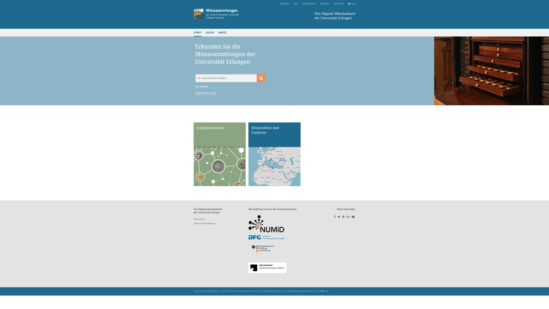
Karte (222, 32)
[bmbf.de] (274, 251)
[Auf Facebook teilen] (335, 216)
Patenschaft (309, 3)
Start (197, 32)
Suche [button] (210, 32)
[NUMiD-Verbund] (274, 223)
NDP (296, 3)
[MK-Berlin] (274, 268)
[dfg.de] (274, 237)
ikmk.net (285, 3)
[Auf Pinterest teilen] (343, 216)
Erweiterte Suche (206, 93)
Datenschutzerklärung (204, 223)
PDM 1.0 (324, 291)
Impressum (199, 219)
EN (354, 3)
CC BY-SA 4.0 (270, 291)
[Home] (233, 14)
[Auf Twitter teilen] (339, 216)
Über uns (339, 3)
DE (349, 3)
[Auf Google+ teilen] (348, 216)
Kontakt (325, 3)
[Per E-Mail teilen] (353, 216)
